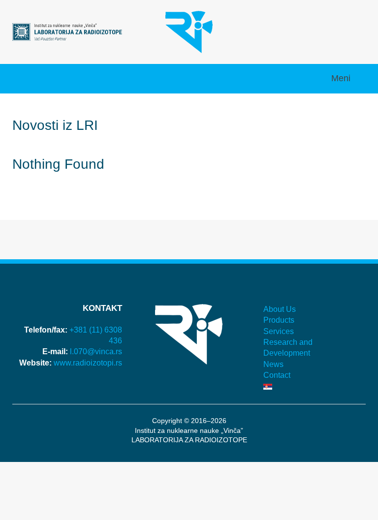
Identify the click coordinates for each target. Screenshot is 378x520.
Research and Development (288, 347)
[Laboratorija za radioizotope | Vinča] (67, 31)
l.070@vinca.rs (96, 351)
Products (278, 320)
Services (278, 331)
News (273, 364)
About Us (279, 309)
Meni (342, 78)
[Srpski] (311, 386)
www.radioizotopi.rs (88, 363)
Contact (276, 375)
